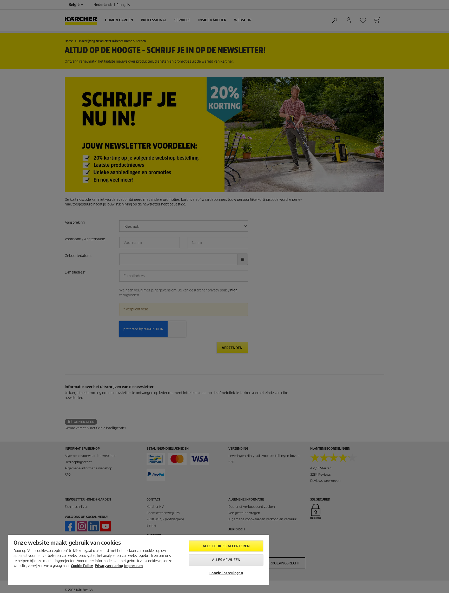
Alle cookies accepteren (226, 546)
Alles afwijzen (226, 560)
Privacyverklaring (109, 566)
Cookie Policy (82, 566)
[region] (138, 560)
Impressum (133, 566)
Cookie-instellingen (226, 573)
